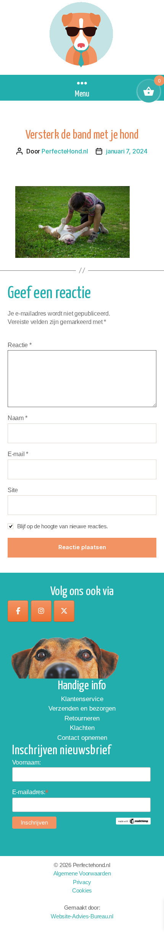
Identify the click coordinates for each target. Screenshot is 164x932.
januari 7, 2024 (127, 151)
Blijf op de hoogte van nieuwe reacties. (62, 526)
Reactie (20, 345)
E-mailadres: (30, 792)
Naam (17, 418)
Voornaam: (26, 762)
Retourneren (82, 718)
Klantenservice (82, 699)
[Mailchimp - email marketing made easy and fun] (133, 821)
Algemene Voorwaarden (82, 873)
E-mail (18, 454)
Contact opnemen (82, 737)
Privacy (82, 882)
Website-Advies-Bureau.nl (82, 916)
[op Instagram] (41, 611)
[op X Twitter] (64, 611)
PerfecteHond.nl (65, 151)
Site (13, 490)
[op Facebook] (18, 611)
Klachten (82, 727)
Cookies (82, 890)
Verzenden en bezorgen (82, 708)
